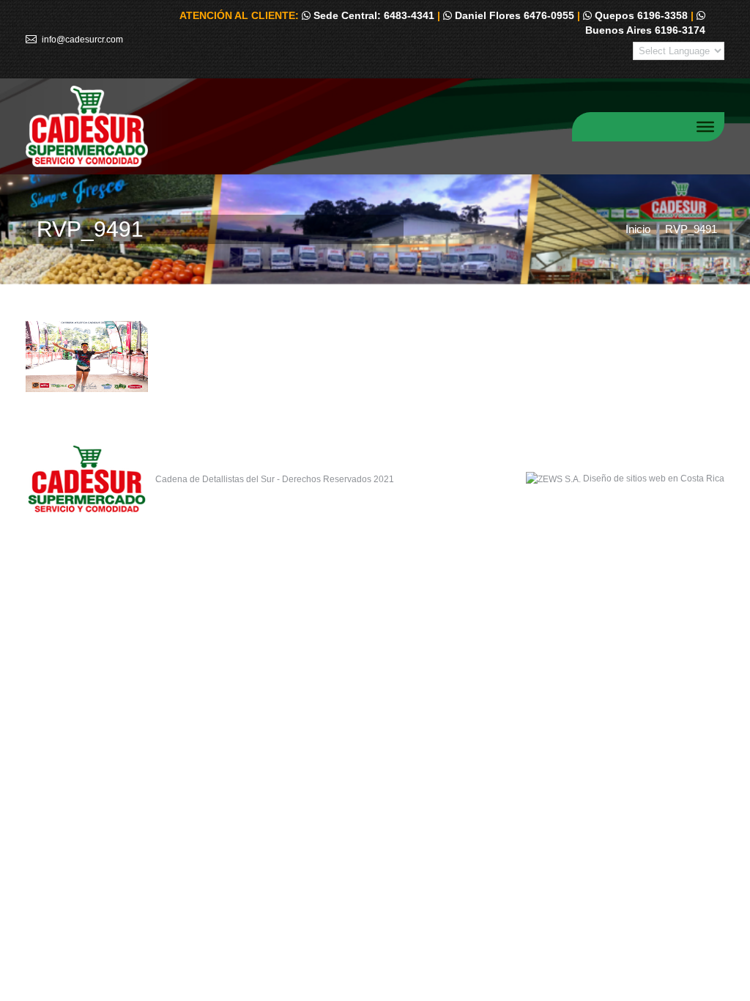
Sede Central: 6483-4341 (372, 15)
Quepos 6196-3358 (640, 15)
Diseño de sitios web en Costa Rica (653, 478)
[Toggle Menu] (705, 126)
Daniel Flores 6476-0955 (513, 15)
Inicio (637, 229)
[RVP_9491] (375, 356)
